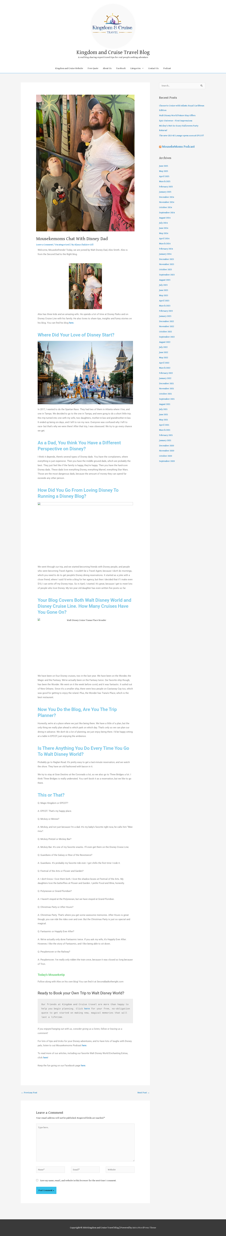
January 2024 (165, 254)
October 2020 (165, 456)
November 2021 (166, 388)
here (87, 1009)
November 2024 (166, 202)
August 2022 (164, 342)
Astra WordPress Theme (144, 1227)
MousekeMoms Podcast (178, 147)
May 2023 (163, 295)
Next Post (143, 1092)
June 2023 (163, 290)
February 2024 (166, 248)
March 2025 (164, 181)
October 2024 (165, 207)
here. (71, 322)
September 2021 (167, 399)
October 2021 (165, 393)
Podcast (167, 68)
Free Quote (93, 68)
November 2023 (166, 264)
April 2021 (164, 425)
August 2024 (164, 217)
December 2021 (166, 383)
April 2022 (164, 362)
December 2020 (166, 445)
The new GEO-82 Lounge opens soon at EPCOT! (181, 135)
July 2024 (163, 223)
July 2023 (163, 285)
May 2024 (163, 233)
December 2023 (166, 259)
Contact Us (153, 68)
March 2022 (164, 368)
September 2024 (167, 212)
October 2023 (165, 269)
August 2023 (164, 280)
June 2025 (163, 166)
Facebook (121, 68)
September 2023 (167, 274)
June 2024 (163, 228)
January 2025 (165, 192)
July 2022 (163, 347)
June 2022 (163, 352)
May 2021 (163, 419)
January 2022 (165, 378)
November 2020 (166, 450)
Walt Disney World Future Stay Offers (177, 115)
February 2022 (166, 373)
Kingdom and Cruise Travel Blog (113, 52)
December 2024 (166, 197)
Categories (135, 68)
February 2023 (166, 311)
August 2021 (164, 404)
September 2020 (167, 461)
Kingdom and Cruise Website (69, 68)
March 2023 (164, 305)
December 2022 (166, 321)
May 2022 (163, 357)
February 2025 (166, 186)
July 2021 (163, 409)
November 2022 (166, 326)
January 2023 (165, 316)
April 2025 (164, 176)
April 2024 (164, 238)
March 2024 (164, 243)
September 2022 (167, 337)
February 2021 (166, 435)
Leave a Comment (44, 244)
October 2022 (165, 331)
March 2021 (164, 430)
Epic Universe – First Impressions (175, 120)
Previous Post (29, 1092)
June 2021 (163, 414)
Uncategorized (62, 244)
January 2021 (165, 440)
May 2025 (163, 171)
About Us (107, 68)
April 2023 (164, 300)
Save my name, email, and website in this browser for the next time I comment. (78, 1180)
